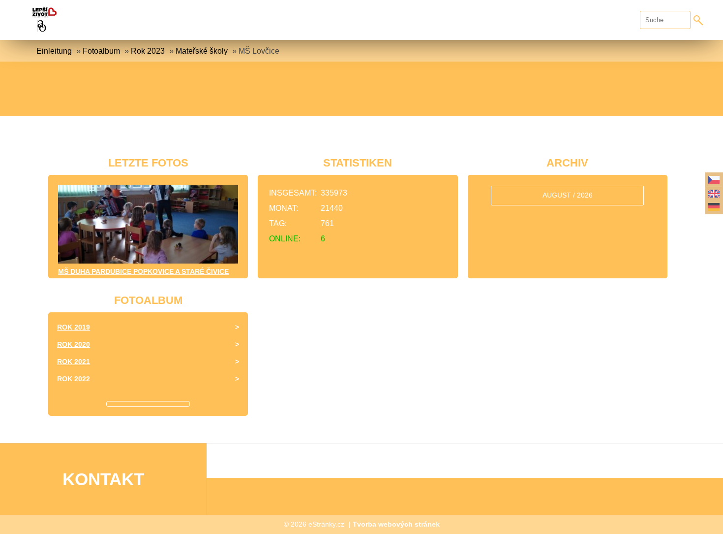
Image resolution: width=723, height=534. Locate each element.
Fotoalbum (101, 51)
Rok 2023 (148, 51)
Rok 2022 (73, 379)
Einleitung (54, 51)
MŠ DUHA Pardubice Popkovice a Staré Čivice (143, 271)
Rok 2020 (73, 344)
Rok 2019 (73, 327)
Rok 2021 (73, 362)
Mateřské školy (202, 51)
